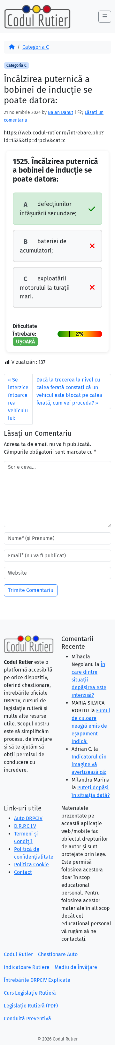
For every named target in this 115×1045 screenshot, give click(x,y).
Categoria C (35, 47)
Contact (23, 872)
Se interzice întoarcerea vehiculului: (18, 399)
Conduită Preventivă (27, 1018)
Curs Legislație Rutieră (30, 993)
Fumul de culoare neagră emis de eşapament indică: (91, 725)
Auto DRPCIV (28, 818)
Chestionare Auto (58, 954)
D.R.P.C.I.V (25, 826)
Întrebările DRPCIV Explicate (37, 980)
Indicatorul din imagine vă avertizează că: (89, 764)
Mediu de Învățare (76, 967)
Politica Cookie (31, 864)
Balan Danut (60, 112)
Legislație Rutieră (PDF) (31, 1006)
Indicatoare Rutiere (27, 967)
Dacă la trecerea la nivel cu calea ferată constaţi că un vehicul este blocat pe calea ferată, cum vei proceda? (69, 391)
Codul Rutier (18, 954)
